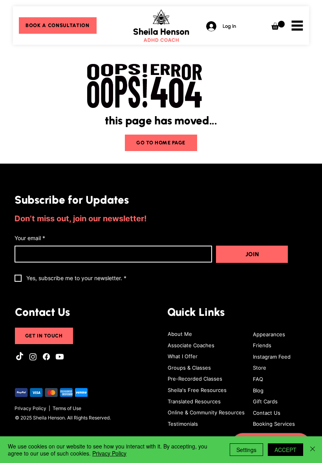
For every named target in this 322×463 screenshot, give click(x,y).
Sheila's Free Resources (197, 390)
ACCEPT (285, 450)
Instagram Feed (272, 357)
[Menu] (297, 25)
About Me (180, 334)
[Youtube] (59, 356)
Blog (258, 390)
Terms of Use (67, 408)
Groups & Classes (189, 368)
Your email (30, 238)
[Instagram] (33, 356)
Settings (246, 450)
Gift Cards (265, 401)
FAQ (258, 379)
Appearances (269, 334)
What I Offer (183, 356)
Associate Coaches (191, 345)
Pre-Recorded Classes (195, 379)
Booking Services (274, 424)
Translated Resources (194, 401)
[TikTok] (19, 356)
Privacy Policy (30, 408)
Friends (262, 345)
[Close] (312, 450)
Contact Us (266, 413)
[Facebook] (46, 356)
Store (259, 368)
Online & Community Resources (206, 412)
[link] (278, 25)
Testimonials (183, 424)
